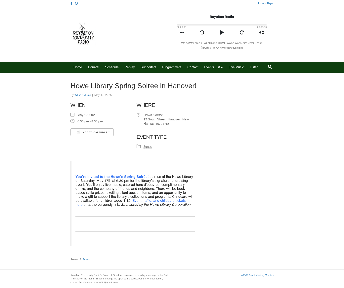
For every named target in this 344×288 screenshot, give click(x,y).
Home (77, 67)
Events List (212, 67)
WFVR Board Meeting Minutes (257, 275)
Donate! (93, 67)
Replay (130, 67)
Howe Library (153, 114)
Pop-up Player (266, 3)
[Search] (270, 66)
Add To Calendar (95, 132)
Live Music (236, 67)
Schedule (112, 67)
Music (148, 146)
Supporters (148, 67)
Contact (192, 67)
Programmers (171, 67)
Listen (254, 67)
